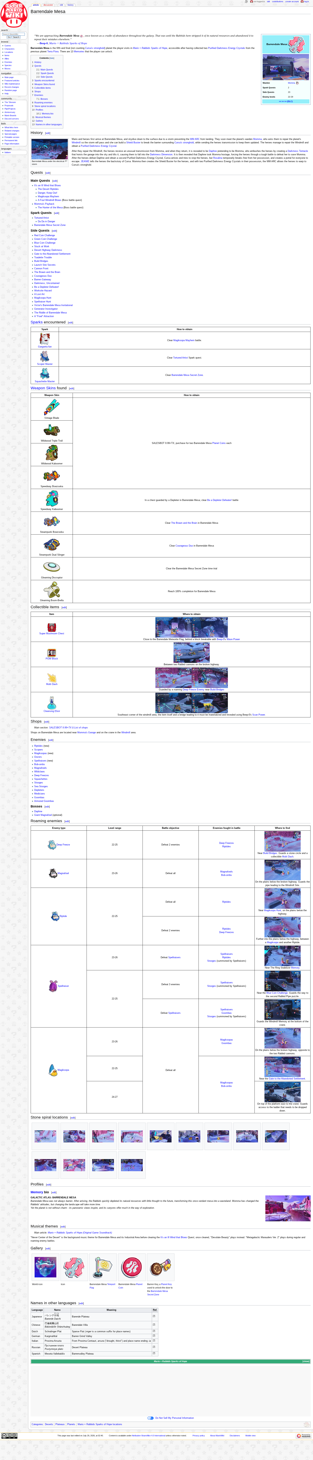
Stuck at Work (41, 246)
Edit (61, 5)
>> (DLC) (288, 101)
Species (8, 65)
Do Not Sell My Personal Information (174, 1418)
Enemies (8, 62)
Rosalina (217, 158)
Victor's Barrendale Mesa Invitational (53, 305)
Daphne (213, 151)
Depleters (39, 790)
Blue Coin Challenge (44, 243)
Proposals (9, 105)
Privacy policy (199, 1435)
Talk (268, 1)
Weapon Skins (43, 388)
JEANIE (85, 161)
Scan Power (258, 715)
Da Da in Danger (46, 221)
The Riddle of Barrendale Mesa (50, 312)
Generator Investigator (46, 309)
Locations (9, 52)
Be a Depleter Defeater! (46, 287)
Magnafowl (63, 873)
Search (4, 30)
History (71, 5)
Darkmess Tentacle (298, 151)
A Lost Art (39, 294)
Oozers (38, 757)
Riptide (63, 916)
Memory (295, 968)
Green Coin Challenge (45, 239)
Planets (71, 1424)
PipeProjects (10, 109)
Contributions (277, 1)
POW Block (52, 658)
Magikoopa (272, 942)
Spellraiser (63, 986)
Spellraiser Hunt (42, 301)
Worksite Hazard (43, 290)
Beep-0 (44, 43)
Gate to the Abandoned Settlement (52, 254)
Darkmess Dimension (161, 154)
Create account (292, 1)
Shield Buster (133, 142)
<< (280, 101)
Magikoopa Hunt (42, 298)
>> (283, 101)
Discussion (48, 5)
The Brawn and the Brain (47, 272)
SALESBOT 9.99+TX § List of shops (68, 727)
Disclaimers (235, 1435)
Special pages (11, 134)
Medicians (39, 793)
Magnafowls (40, 768)
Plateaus (60, 1424)
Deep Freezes (41, 775)
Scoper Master (45, 364)
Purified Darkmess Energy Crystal (98, 146)
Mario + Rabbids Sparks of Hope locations (100, 1424)
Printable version (12, 137)
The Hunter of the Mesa (50, 207)
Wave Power (233, 639)
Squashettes (40, 779)
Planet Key (166, 1284)
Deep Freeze (63, 844)
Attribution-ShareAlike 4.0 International (148, 1435)
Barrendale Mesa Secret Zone (50, 225)
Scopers (38, 749)
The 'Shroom (10, 102)
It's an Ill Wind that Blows (47, 185)
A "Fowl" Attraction (44, 316)
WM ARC (195, 139)
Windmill (76, 142)
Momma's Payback (44, 204)
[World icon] (45, 1267)
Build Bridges (41, 261)
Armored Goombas (44, 801)
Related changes (12, 131)
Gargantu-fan (45, 346)
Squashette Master (45, 381)
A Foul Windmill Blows (49, 200)
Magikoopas (40, 753)
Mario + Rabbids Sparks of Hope (150, 48)
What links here (11, 127)
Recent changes (12, 87)
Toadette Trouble (43, 257)
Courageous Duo (43, 276)
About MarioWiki (217, 1435)
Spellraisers (40, 760)
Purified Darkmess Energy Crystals (226, 48)
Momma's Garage (86, 732)
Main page (9, 77)
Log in (306, 1)
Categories (37, 1424)
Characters (9, 49)
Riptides (38, 746)
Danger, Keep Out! (47, 193)
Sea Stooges (41, 786)
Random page (11, 90)
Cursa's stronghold (95, 48)
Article (36, 5)
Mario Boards (10, 115)
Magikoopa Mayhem (48, 196)
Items (7, 55)
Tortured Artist (41, 218)
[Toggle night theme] (246, 1)
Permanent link (11, 140)
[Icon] (74, 1267)
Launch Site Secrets (45, 265)
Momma (291, 83)
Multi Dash (51, 684)
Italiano (8, 152)
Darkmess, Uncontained (46, 283)
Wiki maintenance (12, 84)
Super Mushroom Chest (51, 633)
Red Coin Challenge (44, 235)
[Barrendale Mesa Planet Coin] (131, 1267)
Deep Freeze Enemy (193, 689)
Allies (7, 59)
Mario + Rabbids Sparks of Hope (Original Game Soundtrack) (80, 1232)
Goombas (39, 797)
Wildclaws (39, 771)
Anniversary (10, 112)
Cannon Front (41, 268)
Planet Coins (219, 443)
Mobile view (250, 1435)
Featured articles (12, 80)
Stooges (38, 782)
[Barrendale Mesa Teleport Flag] (103, 1267)
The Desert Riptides (48, 189)
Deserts (49, 1424)
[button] (305, 1361)
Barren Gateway (42, 279)
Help (7, 93)
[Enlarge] (66, 161)
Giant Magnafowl (43, 815)
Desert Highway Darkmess (48, 250)
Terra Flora (53, 51)
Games (8, 46)
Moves (8, 68)
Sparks (37, 322)
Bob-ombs (39, 764)
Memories (79, 51)
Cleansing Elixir (52, 711)
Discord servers (12, 119)
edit (48, 133)
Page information (12, 144)
